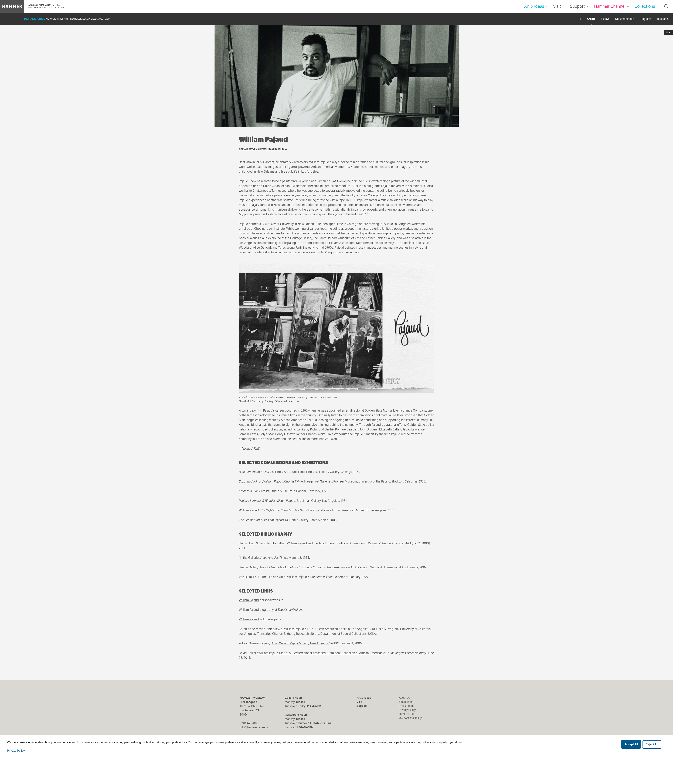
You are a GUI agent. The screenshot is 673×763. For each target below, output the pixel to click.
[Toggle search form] (666, 6)
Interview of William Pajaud (286, 629)
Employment (406, 702)
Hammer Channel (609, 6)
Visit (557, 6)
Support (577, 6)
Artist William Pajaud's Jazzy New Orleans (299, 643)
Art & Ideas (534, 6)
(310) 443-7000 (249, 723)
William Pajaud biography (256, 610)
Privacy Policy (407, 710)
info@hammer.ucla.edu (254, 727)
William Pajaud (249, 600)
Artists (591, 19)
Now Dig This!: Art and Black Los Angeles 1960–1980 (78, 18)
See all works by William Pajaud (262, 149)
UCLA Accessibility (410, 718)
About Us (404, 698)
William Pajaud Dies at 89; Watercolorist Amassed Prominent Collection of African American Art (322, 653)
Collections (644, 6)
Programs (645, 19)
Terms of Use (406, 714)
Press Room (406, 706)
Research (663, 19)
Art (579, 19)
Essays (605, 19)
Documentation (624, 19)
